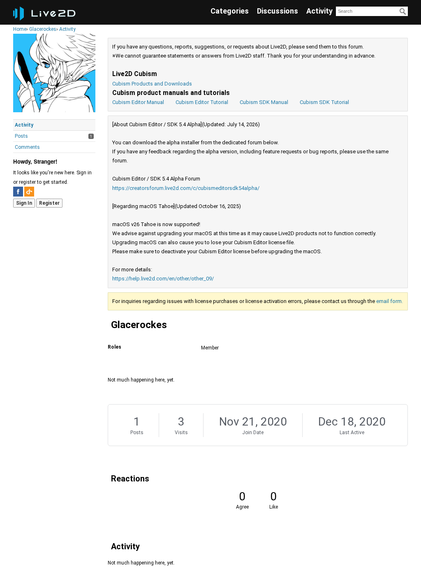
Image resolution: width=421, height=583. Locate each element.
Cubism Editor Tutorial (202, 102)
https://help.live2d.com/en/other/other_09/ (163, 278)
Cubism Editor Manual (138, 102)
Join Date (253, 432)
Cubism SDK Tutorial (324, 102)
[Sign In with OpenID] (29, 192)
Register (49, 203)
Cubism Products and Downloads (152, 84)
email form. (389, 301)
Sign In (24, 203)
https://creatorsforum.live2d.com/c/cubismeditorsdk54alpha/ (185, 188)
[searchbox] (372, 11)
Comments (27, 147)
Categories (229, 11)
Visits (181, 432)
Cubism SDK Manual (264, 102)
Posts (21, 136)
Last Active (352, 432)
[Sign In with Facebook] (18, 192)
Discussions (277, 11)
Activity (319, 11)
